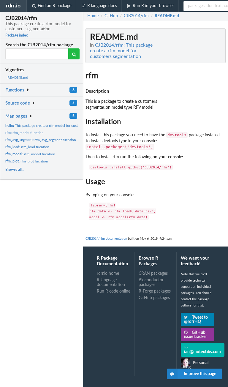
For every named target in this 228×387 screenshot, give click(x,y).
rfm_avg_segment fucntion (40, 140)
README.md (17, 77)
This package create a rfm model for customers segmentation (57, 125)
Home (93, 16)
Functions (14, 90)
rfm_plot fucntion (26, 161)
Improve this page (200, 374)
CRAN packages (153, 273)
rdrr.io (13, 5)
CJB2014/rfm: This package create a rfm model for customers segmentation (121, 51)
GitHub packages (154, 298)
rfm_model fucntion (24, 133)
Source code (17, 103)
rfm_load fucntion (27, 147)
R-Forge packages (155, 291)
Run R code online (113, 291)
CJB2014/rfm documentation (106, 238)
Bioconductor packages (151, 282)
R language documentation (111, 282)
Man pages (16, 116)
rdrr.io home (108, 273)
